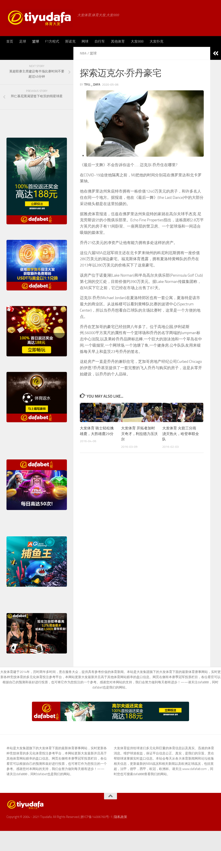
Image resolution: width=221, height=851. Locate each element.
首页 (9, 41)
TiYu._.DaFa (92, 84)
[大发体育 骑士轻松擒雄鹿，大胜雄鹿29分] (100, 412)
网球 (85, 41)
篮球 (35, 41)
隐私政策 (120, 817)
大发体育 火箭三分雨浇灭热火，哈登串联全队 (180, 433)
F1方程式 (52, 41)
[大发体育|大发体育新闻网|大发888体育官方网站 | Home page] (39, 18)
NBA (83, 53)
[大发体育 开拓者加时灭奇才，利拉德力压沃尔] (141, 412)
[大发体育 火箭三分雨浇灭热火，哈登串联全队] (182, 412)
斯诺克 (70, 41)
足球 (22, 41)
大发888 (137, 41)
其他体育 (118, 41)
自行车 (100, 41)
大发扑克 (156, 41)
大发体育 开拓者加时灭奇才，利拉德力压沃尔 (139, 433)
